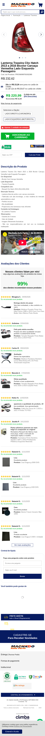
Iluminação (17, 15)
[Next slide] (41, 34)
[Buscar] (42, 12)
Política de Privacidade (23, 726)
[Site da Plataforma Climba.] (22, 716)
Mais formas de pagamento (11, 103)
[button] (19, 57)
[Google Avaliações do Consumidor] (22, 686)
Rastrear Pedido (14, 655)
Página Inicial (5, 15)
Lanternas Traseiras (30, 15)
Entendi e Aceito (12, 732)
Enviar (22, 576)
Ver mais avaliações (22, 545)
